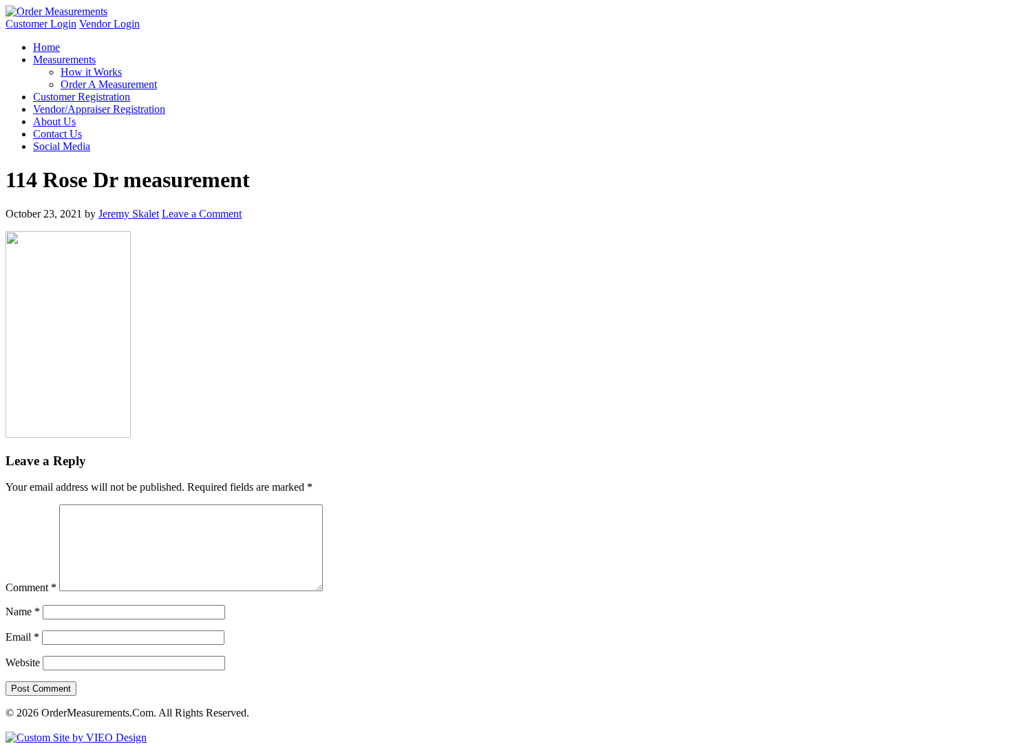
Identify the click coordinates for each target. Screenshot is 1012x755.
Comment (31, 587)
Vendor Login (109, 24)
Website (23, 662)
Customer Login (41, 24)
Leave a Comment (202, 214)
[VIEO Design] (76, 737)
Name (23, 611)
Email (22, 637)
